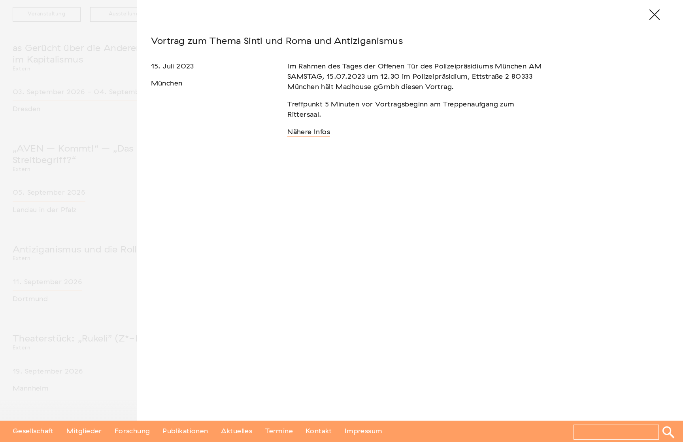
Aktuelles (237, 431)
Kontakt (319, 431)
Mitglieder (84, 431)
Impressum (364, 431)
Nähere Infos (308, 132)
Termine (279, 431)
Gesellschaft (33, 431)
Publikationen (185, 431)
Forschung (132, 431)
